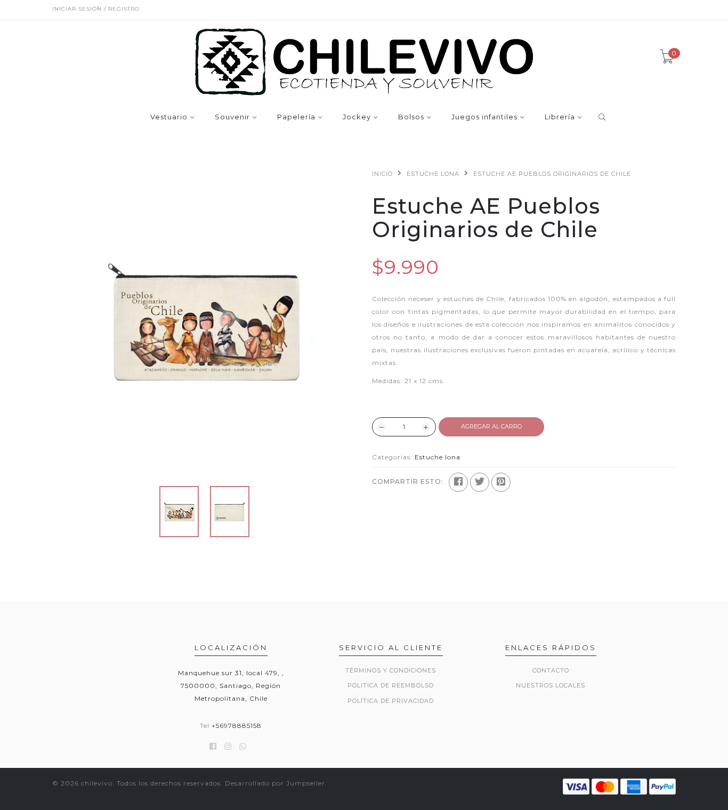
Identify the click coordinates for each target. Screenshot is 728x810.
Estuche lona (433, 173)
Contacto (550, 670)
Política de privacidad (390, 700)
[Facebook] (458, 482)
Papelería (296, 117)
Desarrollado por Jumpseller (275, 783)
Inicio (382, 173)
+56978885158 (237, 726)
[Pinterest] (501, 482)
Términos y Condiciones (390, 670)
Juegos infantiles (484, 117)
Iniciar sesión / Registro (96, 8)
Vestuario (169, 117)
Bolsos (411, 117)
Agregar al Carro (491, 426)
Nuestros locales (550, 685)
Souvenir (232, 117)
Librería (560, 117)
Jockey (357, 117)
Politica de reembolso (390, 685)
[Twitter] (479, 482)
